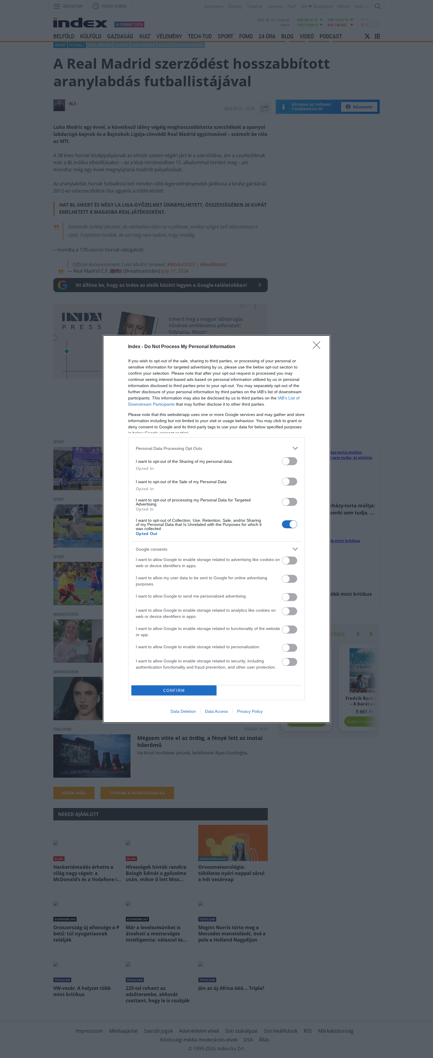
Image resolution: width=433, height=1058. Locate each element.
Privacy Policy (250, 711)
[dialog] (216, 529)
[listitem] (216, 448)
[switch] (289, 461)
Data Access (216, 711)
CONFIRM (174, 690)
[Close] (318, 347)
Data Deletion (183, 711)
